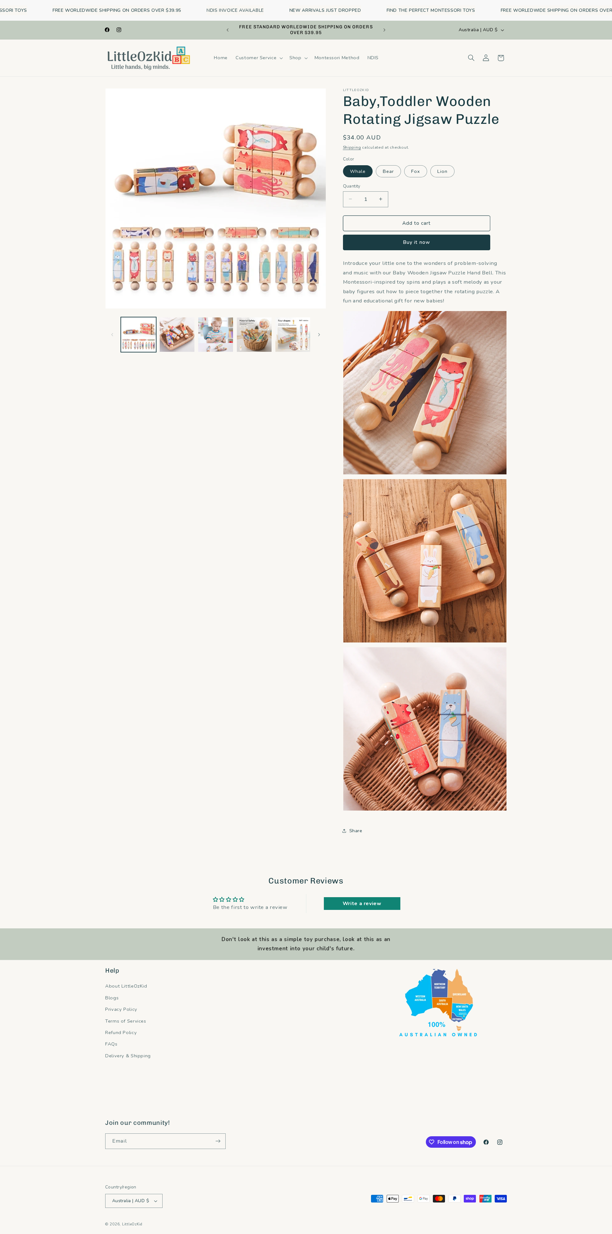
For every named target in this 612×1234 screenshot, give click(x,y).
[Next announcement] (384, 30)
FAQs (111, 1044)
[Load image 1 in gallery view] (138, 334)
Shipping (352, 147)
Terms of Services (125, 1021)
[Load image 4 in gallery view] (254, 334)
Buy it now (416, 242)
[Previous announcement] (228, 30)
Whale (358, 171)
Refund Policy (121, 1032)
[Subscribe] (218, 1141)
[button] (259, 58)
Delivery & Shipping (128, 1056)
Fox (415, 171)
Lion (442, 171)
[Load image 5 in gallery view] (292, 334)
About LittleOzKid (126, 986)
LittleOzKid (132, 1224)
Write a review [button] (362, 903)
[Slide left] (112, 335)
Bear (388, 171)
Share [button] (355, 830)
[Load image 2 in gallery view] (177, 334)
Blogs (112, 998)
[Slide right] (319, 335)
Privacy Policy (121, 1009)
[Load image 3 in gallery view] (215, 334)
